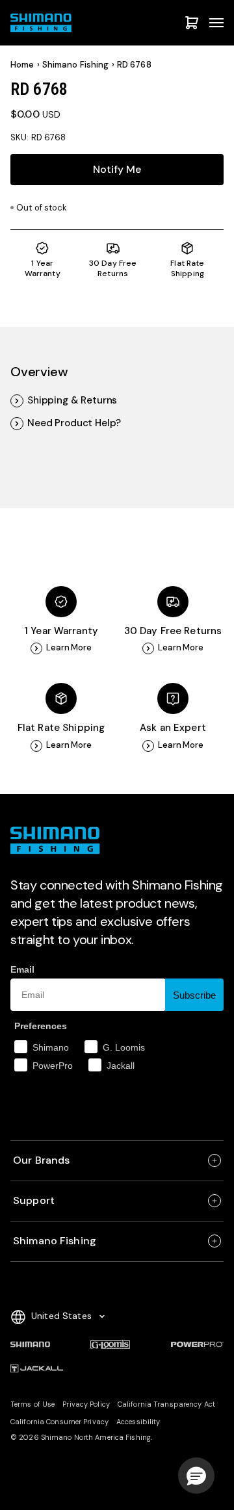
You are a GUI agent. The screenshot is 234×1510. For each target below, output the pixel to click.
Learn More (69, 648)
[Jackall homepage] (36, 1369)
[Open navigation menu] (216, 22)
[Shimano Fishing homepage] (42, 22)
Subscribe (194, 995)
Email (22, 969)
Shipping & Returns (72, 400)
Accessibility (138, 1421)
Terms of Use (32, 1404)
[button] (196, 1475)
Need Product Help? (74, 423)
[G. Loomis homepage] (110, 1344)
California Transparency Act (166, 1404)
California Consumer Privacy (59, 1421)
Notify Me (117, 169)
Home (22, 65)
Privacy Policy (86, 1404)
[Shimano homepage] (30, 1344)
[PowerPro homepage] (197, 1344)
